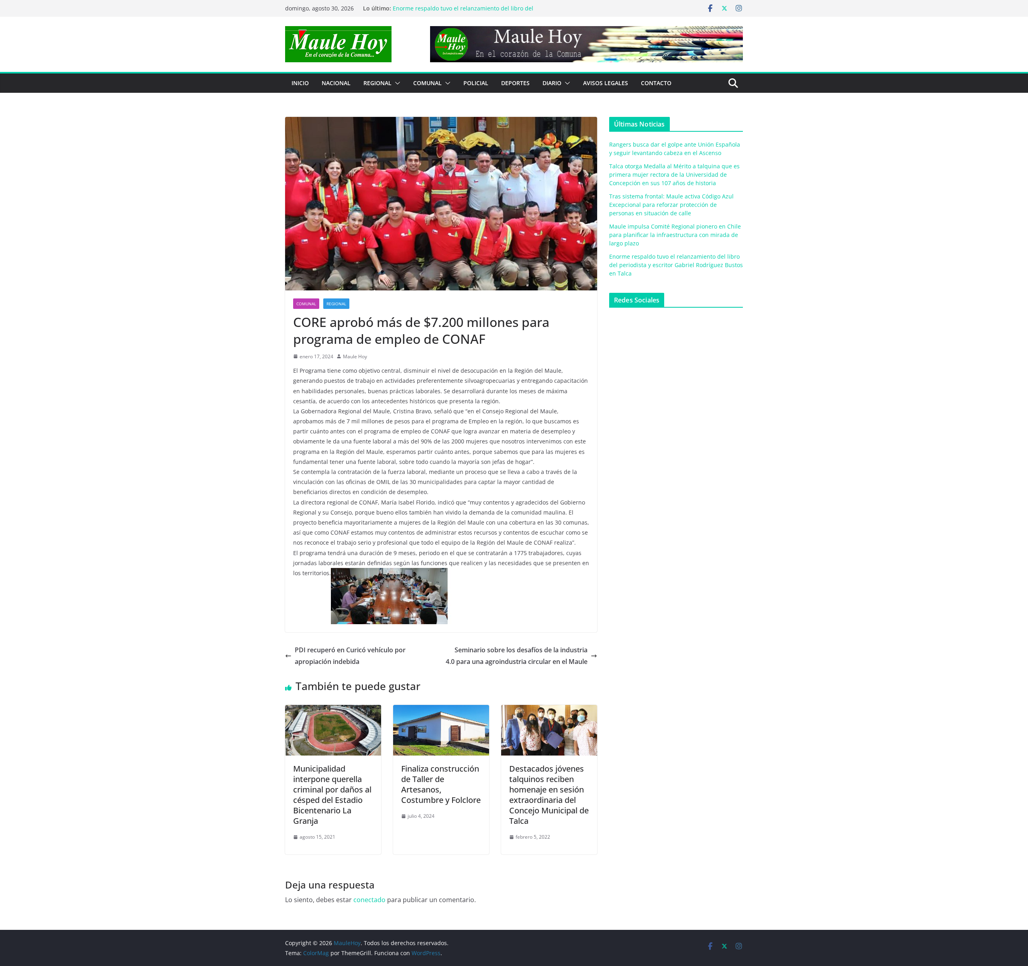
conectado (369, 899)
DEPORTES (515, 83)
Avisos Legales (605, 83)
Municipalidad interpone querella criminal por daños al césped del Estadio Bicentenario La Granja (332, 794)
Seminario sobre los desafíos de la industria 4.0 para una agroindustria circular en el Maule (516, 655)
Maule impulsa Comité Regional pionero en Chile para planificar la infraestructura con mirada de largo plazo (466, 12)
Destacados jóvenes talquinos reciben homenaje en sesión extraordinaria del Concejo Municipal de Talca (549, 794)
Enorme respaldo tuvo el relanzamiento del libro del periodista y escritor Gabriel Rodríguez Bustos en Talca (676, 265)
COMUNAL (427, 83)
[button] (396, 83)
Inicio (300, 83)
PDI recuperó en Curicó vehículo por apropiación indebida (350, 655)
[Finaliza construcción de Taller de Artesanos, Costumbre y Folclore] (441, 710)
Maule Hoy (355, 356)
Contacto (656, 83)
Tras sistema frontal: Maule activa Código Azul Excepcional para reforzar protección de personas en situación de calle (671, 204)
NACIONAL (336, 83)
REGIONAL (377, 83)
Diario (552, 83)
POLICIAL (475, 83)
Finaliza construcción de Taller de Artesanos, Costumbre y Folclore (441, 784)
